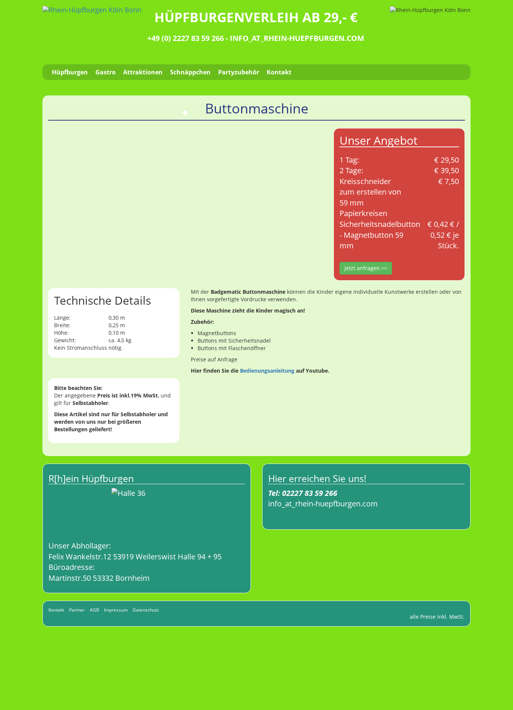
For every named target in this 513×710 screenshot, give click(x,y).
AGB (94, 610)
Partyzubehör (238, 72)
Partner (77, 610)
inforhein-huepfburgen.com (297, 38)
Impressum (116, 610)
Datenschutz (146, 610)
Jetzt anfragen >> (365, 268)
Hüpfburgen (70, 72)
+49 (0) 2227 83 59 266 (185, 38)
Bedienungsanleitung (267, 370)
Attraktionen (143, 72)
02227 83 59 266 (309, 493)
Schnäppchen (190, 72)
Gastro (105, 72)
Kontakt (279, 72)
